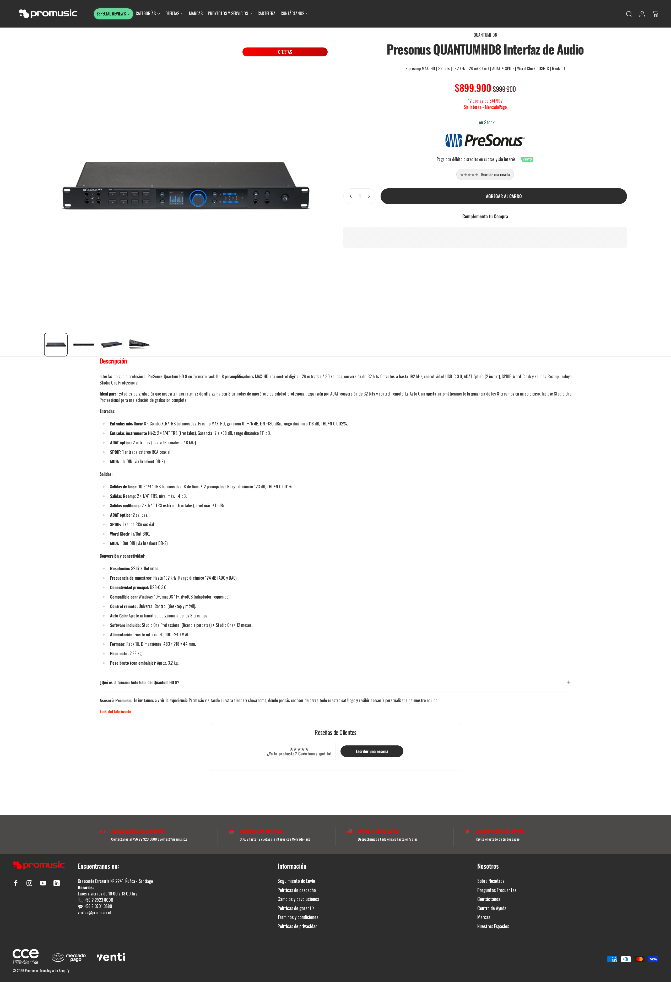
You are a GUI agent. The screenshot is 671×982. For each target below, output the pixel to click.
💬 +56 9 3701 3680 (95, 906)
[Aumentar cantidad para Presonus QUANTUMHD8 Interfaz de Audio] (370, 196)
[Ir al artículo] (56, 344)
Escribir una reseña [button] (372, 751)
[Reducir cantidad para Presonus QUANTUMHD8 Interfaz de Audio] (350, 196)
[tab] (113, 361)
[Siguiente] (314, 180)
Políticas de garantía (296, 908)
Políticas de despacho (297, 890)
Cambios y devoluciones (298, 899)
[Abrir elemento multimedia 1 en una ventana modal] (186, 187)
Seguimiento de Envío (296, 881)
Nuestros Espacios (493, 926)
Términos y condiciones (298, 917)
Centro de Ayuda (491, 908)
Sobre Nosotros (490, 881)
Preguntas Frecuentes (496, 890)
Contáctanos (488, 899)
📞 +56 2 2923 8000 (95, 900)
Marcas (483, 917)
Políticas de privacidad (297, 926)
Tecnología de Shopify (54, 970)
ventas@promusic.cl (94, 912)
